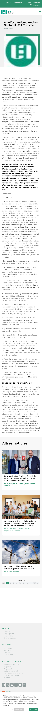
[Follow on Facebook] (16, 685)
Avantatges (8, 648)
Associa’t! (37, 2)
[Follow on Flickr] (24, 685)
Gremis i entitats (10, 638)
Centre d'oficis (18, 484)
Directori (28, 2)
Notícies (7, 486)
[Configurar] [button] (8, 709)
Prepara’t (7, 667)
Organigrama (9, 634)
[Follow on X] (7, 685)
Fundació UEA (18, 2)
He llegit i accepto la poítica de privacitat (17, 611)
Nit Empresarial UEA (11, 671)
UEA (7, 2)
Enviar (35, 615)
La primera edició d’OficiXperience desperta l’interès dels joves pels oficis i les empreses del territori (20, 523)
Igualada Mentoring (11, 675)
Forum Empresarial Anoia (13, 673)
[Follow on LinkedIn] (12, 685)
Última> (35, 583)
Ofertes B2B (8, 655)
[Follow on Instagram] (3, 685)
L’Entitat (7, 632)
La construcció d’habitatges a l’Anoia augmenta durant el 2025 (19, 567)
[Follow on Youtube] (20, 685)
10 (20, 583)
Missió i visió (8, 636)
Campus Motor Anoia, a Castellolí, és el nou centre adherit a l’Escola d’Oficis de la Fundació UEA (20, 478)
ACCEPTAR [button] (33, 709)
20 (24, 583)
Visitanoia (7, 678)
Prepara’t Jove (9, 669)
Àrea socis (36, 5)
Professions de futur (12, 531)
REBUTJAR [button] (19, 709)
